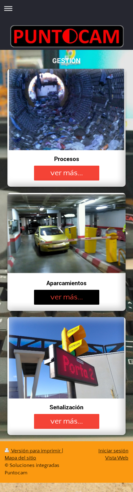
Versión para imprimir (36, 451)
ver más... (66, 172)
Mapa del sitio (20, 458)
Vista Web (116, 458)
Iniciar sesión (113, 451)
